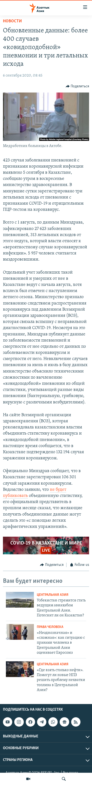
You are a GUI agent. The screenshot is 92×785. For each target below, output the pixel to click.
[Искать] (63, 779)
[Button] (77, 86)
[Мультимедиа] (28, 779)
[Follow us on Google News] (64, 722)
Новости (12, 21)
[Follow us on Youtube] (7, 722)
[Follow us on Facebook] (30, 722)
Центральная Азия (52, 595)
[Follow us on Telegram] (41, 722)
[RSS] (75, 722)
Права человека (50, 627)
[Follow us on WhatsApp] (53, 722)
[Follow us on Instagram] (19, 722)
